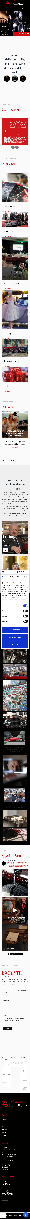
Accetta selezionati (15, 637)
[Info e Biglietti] (15, 187)
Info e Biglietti (9, 206)
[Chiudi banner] (27, 572)
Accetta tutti (15, 630)
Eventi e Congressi (11, 284)
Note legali (5, 1167)
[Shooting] (15, 309)
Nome (5, 992)
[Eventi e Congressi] (15, 258)
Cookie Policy (6, 1169)
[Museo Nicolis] (15, 3)
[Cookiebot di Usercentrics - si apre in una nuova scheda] (17, 572)
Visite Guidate (9, 231)
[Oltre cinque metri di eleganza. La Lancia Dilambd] (15, 882)
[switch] (25, 611)
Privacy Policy (6, 1165)
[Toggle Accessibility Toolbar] (26, 1215)
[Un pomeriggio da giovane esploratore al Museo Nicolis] (15, 424)
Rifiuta (15, 644)
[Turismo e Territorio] (15, 348)
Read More (8, 211)
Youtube (4, 1132)
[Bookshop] (15, 374)
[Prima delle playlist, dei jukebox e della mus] (15, 910)
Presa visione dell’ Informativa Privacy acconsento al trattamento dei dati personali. (14, 1020)
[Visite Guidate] (15, 219)
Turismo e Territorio (12, 361)
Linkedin (4, 1129)
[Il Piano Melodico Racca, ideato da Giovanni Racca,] (15, 937)
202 (11, 124)
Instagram (5, 1120)
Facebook (5, 1123)
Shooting (7, 333)
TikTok (4, 1135)
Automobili (4, 131)
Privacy (5, 1015)
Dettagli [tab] (12, 577)
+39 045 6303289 (8, 1157)
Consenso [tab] (5, 577)
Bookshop (8, 386)
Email (5, 1008)
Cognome (6, 1000)
